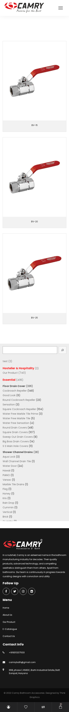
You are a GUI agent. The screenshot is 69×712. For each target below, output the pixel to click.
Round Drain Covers (15, 427)
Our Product (22, 29)
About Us (7, 614)
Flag (5, 489)
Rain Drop (8, 503)
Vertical (7, 512)
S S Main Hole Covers (15, 446)
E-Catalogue (10, 629)
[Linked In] (31, 591)
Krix (5, 498)
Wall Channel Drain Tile (17, 461)
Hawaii (6, 470)
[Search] (63, 350)
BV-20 (34, 221)
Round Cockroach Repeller (19, 400)
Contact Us (9, 636)
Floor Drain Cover (14, 386)
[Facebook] (6, 591)
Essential (35, 29)
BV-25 (34, 317)
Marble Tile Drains (13, 484)
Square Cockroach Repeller (19, 409)
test (5, 361)
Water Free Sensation (16, 423)
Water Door (10, 466)
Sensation (9, 404)
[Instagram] (23, 591)
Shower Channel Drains (18, 452)
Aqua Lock (9, 456)
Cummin (8, 507)
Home (6, 607)
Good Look (9, 395)
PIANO (6, 475)
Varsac (7, 480)
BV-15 (34, 125)
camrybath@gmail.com (22, 662)
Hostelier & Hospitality (18, 368)
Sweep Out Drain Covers (18, 437)
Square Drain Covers (15, 432)
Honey (6, 493)
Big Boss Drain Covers (16, 441)
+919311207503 (17, 652)
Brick (5, 516)
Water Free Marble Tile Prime (20, 414)
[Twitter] (14, 591)
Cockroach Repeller (15, 390)
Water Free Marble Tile (16, 418)
